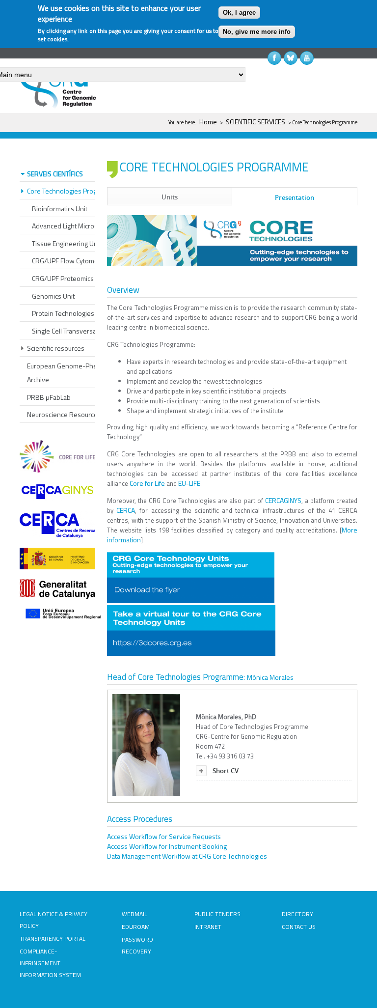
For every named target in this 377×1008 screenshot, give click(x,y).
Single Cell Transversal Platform (78, 331)
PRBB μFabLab (49, 397)
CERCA (125, 510)
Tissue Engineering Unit (66, 243)
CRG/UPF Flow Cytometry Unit (75, 260)
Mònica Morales (270, 677)
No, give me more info (257, 31)
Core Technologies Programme (72, 191)
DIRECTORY (297, 914)
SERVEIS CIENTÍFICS (55, 173)
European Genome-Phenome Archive (70, 373)
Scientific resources (55, 348)
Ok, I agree (239, 12)
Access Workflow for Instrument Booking (167, 846)
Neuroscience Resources (64, 414)
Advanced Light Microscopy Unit (78, 226)
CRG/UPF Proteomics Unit (69, 278)
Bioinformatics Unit (59, 208)
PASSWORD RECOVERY (137, 945)
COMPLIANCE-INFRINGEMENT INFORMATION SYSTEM (50, 963)
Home (208, 121)
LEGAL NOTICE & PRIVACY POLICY (53, 919)
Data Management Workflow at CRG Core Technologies (187, 856)
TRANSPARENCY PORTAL (52, 938)
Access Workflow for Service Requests (164, 836)
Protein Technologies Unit (70, 313)
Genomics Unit (53, 296)
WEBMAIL (134, 914)
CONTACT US (299, 926)
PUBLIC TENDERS (217, 914)
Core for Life (147, 483)
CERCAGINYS (283, 500)
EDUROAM (136, 926)
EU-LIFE (189, 483)
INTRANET (207, 926)
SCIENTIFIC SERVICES (255, 121)
